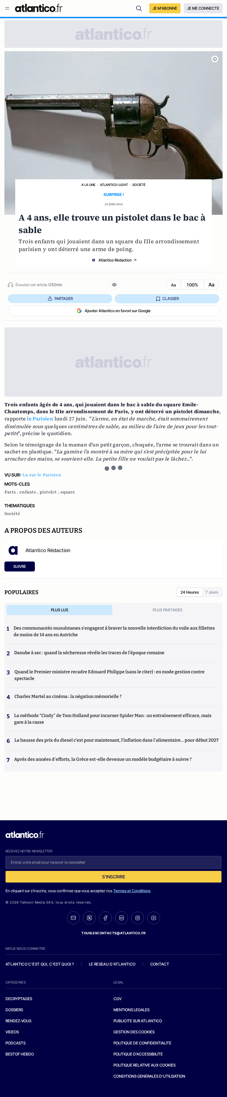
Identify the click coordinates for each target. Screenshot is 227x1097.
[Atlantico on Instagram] (137, 918)
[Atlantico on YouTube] (153, 918)
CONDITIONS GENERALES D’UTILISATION (149, 1076)
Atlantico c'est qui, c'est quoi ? (40, 964)
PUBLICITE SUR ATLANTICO (138, 1020)
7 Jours (211, 592)
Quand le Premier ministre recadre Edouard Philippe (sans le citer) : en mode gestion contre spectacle (109, 675)
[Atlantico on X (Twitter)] (89, 917)
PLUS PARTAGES (167, 609)
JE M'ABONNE (165, 8)
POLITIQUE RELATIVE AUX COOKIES (145, 1065)
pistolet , (50, 492)
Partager (64, 298)
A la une (88, 185)
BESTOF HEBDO (20, 1054)
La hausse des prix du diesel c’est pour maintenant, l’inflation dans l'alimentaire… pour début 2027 (116, 740)
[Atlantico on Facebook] (105, 917)
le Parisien (40, 418)
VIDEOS (12, 1031)
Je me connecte (203, 8)
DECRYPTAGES (19, 998)
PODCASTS (15, 1043)
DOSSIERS (14, 1009)
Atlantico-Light (114, 185)
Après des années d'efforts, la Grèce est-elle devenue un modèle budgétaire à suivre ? (103, 759)
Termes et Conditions (132, 890)
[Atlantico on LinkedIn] (121, 917)
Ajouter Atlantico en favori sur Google (118, 310)
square (67, 492)
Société (139, 185)
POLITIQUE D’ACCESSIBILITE (138, 1054)
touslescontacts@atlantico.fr (113, 933)
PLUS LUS (59, 609)
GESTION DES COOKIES (134, 1031)
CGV (118, 998)
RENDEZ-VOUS (18, 1020)
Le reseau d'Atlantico (112, 964)
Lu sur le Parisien (41, 475)
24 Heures (189, 592)
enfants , (29, 492)
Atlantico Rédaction (115, 260)
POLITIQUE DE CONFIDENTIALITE (142, 1043)
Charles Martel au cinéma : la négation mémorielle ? (68, 696)
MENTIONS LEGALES (131, 1009)
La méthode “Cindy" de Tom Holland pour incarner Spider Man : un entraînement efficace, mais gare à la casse (112, 719)
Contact (159, 964)
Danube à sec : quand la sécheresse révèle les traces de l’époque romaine (89, 652)
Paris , (11, 492)
